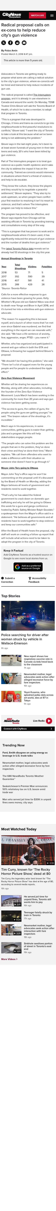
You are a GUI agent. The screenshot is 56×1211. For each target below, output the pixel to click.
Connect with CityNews (15, 728)
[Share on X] (3, 42)
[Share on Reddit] (17, 42)
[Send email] (24, 42)
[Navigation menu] (52, 15)
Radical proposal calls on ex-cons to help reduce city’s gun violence (25, 30)
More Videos (8, 959)
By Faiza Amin (9, 50)
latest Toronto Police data (19, 248)
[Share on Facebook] (10, 42)
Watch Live (37, 15)
